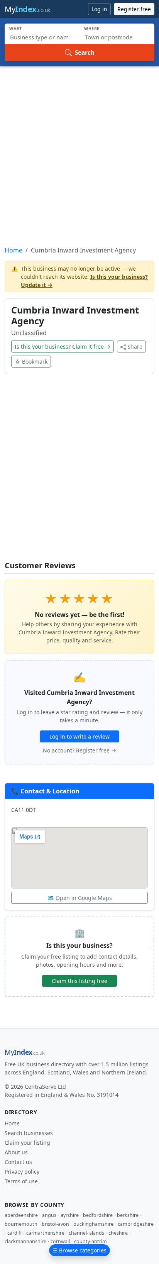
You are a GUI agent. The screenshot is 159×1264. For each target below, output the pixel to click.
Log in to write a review (79, 736)
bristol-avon (55, 1224)
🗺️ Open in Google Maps (79, 897)
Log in (99, 9)
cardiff (14, 1233)
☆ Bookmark (31, 361)
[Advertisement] (79, 149)
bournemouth (21, 1224)
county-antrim (90, 1241)
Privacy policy (22, 1171)
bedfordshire (98, 1215)
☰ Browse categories (79, 1250)
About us (16, 1152)
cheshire (118, 1233)
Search (85, 52)
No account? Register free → (79, 750)
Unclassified (29, 333)
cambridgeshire (136, 1224)
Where (92, 28)
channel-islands (86, 1233)
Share (134, 346)
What (15, 28)
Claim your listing (27, 1142)
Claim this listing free (79, 980)
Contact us (18, 1162)
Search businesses (29, 1133)
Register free (134, 9)
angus (49, 1215)
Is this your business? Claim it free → (62, 346)
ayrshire (70, 1215)
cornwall (60, 1241)
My (27, 9)
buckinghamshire (93, 1224)
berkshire (128, 1215)
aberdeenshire (21, 1215)
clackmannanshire (25, 1241)
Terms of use (21, 1181)
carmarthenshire (45, 1233)
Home (13, 250)
